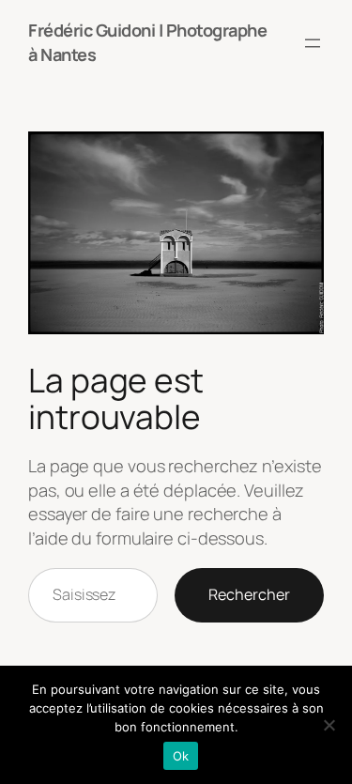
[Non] (328, 724)
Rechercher (249, 594)
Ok (181, 755)
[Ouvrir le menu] (312, 43)
